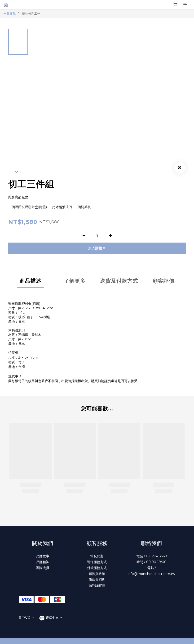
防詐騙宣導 (97, 585)
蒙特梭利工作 (31, 13)
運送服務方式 (97, 562)
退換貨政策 (97, 574)
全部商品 (10, 13)
